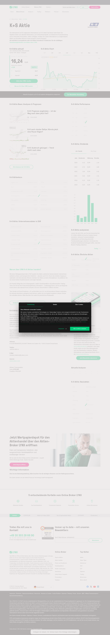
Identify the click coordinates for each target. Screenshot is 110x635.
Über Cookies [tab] (79, 304)
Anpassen (61, 328)
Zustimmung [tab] (30, 304)
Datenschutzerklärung (57, 323)
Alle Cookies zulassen (79, 328)
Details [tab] (55, 304)
